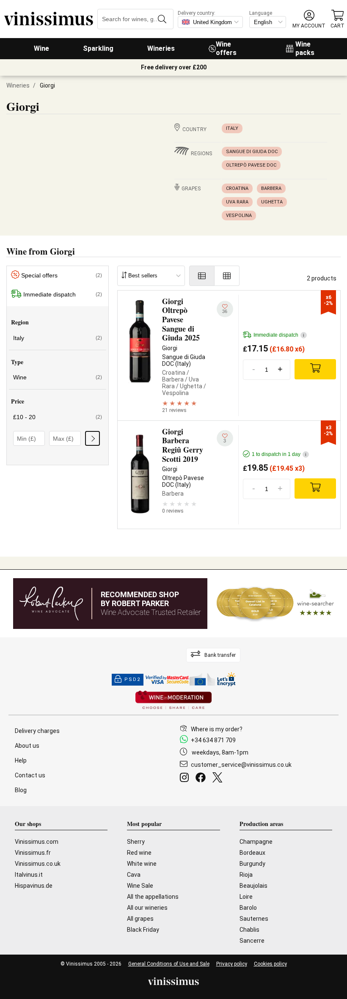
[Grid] (227, 276)
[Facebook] (202, 778)
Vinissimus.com (36, 841)
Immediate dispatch (62, 294)
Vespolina (239, 215)
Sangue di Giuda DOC (252, 151)
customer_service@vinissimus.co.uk (241, 764)
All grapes (140, 918)
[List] (202, 276)
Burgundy (252, 863)
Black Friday (143, 929)
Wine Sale (140, 885)
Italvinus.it (29, 874)
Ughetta (272, 202)
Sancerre (252, 940)
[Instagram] (186, 778)
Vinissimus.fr (33, 852)
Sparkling (98, 48)
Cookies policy (270, 964)
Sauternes (254, 918)
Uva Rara (237, 202)
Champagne (256, 841)
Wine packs (304, 48)
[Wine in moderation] (173, 701)
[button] (308, 19)
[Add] (315, 369)
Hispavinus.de (33, 885)
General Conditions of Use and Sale (168, 964)
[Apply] (92, 438)
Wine (41, 48)
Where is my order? (216, 729)
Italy (232, 128)
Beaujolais (253, 885)
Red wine (139, 852)
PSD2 (132, 679)
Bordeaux (252, 852)
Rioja (246, 874)
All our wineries (147, 907)
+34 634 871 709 (213, 740)
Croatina (237, 188)
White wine (142, 863)
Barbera (271, 188)
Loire (246, 896)
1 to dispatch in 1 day (279, 454)
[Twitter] (219, 778)
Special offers (61, 275)
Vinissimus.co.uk (38, 863)
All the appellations (153, 896)
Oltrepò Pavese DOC (251, 165)
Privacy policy (231, 964)
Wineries (161, 48)
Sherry (136, 841)
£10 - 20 (57, 417)
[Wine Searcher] (275, 603)
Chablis (249, 929)
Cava (133, 874)
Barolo (248, 907)
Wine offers (226, 48)
